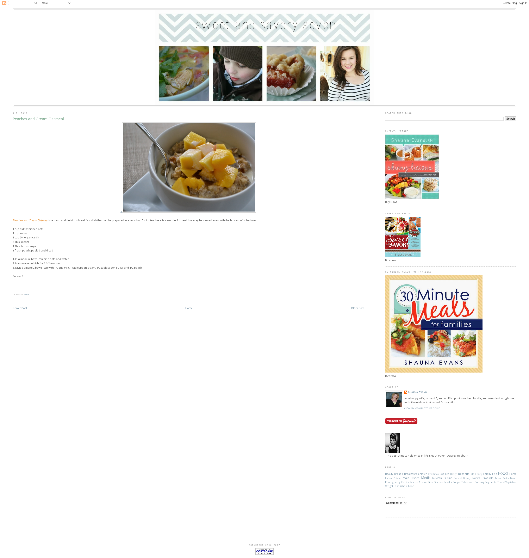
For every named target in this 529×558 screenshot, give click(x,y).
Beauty (389, 473)
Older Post (357, 308)
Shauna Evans (417, 392)
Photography (392, 482)
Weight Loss (392, 486)
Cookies (444, 473)
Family (487, 474)
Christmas (433, 474)
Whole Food (407, 486)
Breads (398, 473)
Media (425, 477)
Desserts (463, 474)
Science (423, 482)
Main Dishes (411, 478)
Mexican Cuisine (442, 478)
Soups (456, 482)
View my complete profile (422, 408)
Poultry (405, 482)
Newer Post (20, 308)
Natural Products (482, 478)
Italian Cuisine (393, 478)
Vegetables (510, 482)
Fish (494, 473)
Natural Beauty (462, 478)
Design (453, 474)
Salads (414, 482)
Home (189, 308)
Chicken (422, 473)
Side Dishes (435, 482)
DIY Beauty (476, 474)
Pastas (513, 478)
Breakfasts (410, 473)
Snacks (448, 482)
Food (27, 294)
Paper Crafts (502, 478)
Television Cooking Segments (478, 482)
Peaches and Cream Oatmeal (38, 118)
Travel (501, 482)
